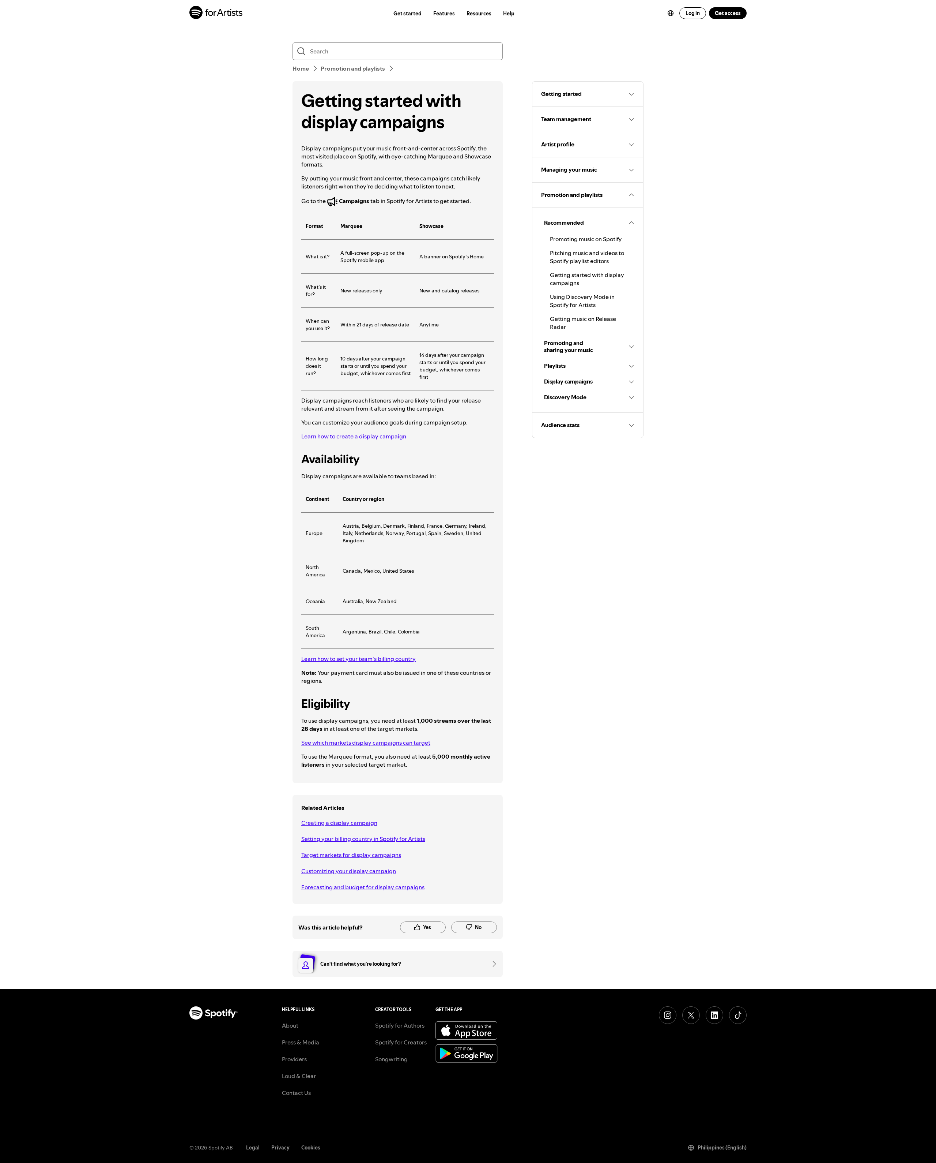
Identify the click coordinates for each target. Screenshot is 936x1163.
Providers (294, 1059)
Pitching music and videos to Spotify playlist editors (587, 257)
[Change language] (670, 13)
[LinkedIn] (714, 1015)
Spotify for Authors (399, 1025)
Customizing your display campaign (348, 871)
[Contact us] (492, 964)
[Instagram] (667, 1015)
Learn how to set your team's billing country (358, 659)
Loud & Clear (299, 1076)
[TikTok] (738, 1015)
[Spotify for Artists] (216, 13)
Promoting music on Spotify (586, 239)
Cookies (310, 1147)
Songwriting (391, 1059)
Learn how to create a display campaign (353, 436)
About (290, 1025)
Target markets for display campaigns (351, 855)
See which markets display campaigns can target (365, 742)
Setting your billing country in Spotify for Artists (363, 839)
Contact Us (296, 1093)
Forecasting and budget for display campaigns (362, 887)
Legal (253, 1147)
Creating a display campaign (339, 823)
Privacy (280, 1147)
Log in (693, 13)
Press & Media (300, 1042)
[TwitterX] (691, 1015)
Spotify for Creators (401, 1042)
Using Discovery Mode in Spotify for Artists (582, 301)
